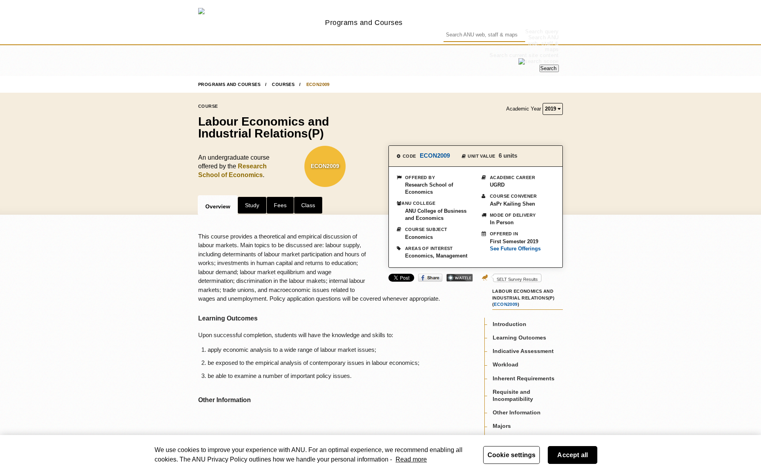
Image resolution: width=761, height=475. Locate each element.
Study (252, 205)
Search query (542, 31)
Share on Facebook (430, 278)
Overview (217, 206)
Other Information (517, 412)
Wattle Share (459, 278)
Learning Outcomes (519, 337)
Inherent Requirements (523, 378)
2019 (551, 109)
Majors (502, 426)
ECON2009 (318, 84)
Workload (505, 364)
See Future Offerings (515, 249)
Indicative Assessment (523, 350)
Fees (280, 205)
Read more (411, 459)
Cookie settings (511, 455)
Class (308, 205)
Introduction (509, 323)
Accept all (572, 455)
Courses (283, 84)
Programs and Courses (364, 22)
